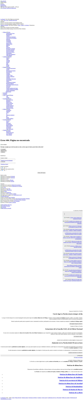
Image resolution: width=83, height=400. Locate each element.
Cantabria (8, 74)
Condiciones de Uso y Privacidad (54, 397)
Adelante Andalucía (10, 115)
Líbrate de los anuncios (16, 185)
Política (4, 109)
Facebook (13, 176)
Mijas (7, 46)
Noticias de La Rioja (75, 392)
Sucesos (8, 120)
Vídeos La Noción (4, 25)
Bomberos (8, 101)
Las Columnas (9, 133)
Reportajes (8, 131)
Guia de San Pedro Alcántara (20, 199)
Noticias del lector (10, 132)
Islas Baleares (9, 71)
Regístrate (3, 4)
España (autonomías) (10, 90)
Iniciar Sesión (3, 5)
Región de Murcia (10, 83)
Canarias (8, 73)
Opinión (5, 130)
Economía (5, 92)
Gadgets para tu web (17, 194)
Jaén (7, 63)
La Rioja (8, 87)
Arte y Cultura (6, 95)
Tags (9, 188)
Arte (7, 96)
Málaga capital (9, 43)
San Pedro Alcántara (13, 25)
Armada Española (10, 105)
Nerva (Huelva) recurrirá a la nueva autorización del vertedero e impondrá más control (73, 266)
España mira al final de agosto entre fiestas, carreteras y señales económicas (72, 230)
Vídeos (22, 25)
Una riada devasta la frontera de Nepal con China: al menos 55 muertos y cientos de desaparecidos (73, 271)
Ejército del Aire (9, 106)
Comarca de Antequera (11, 36)
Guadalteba (8, 41)
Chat (2, 20)
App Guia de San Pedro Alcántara (23, 198)
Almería (8, 57)
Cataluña (8, 77)
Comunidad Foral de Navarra (12, 84)
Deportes (5, 94)
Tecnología (8, 127)
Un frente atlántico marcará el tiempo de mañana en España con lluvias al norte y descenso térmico (73, 262)
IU (6, 113)
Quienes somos (25, 397)
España (4, 67)
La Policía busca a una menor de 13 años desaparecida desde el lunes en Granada (73, 233)
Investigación (9, 124)
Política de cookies (66, 397)
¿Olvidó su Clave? (4, 164)
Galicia (7, 81)
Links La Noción (12, 202)
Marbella (8, 45)
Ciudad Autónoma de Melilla (12, 89)
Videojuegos (8, 126)
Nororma (8, 47)
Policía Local (9, 102)
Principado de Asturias (10, 70)
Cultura (7, 97)
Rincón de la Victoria (10, 48)
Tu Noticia (27, 25)
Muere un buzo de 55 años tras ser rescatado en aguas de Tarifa (75, 226)
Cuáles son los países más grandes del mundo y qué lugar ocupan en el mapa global (72, 242)
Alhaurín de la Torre (10, 33)
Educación (8, 123)
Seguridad (5, 98)
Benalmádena (9, 34)
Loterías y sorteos (12, 193)
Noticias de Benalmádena (74, 386)
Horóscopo (8, 192)
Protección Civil (9, 99)
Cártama (8, 35)
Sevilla (7, 66)
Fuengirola (8, 40)
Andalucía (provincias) (11, 68)
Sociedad (5, 119)
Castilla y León (9, 75)
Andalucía (5, 56)
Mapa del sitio (18, 397)
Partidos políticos (9, 118)
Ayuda (13, 397)
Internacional (8, 91)
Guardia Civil (9, 104)
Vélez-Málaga (9, 55)
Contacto (39, 397)
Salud (7, 122)
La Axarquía (8, 42)
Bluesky (11, 180)
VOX (7, 112)
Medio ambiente (9, 125)
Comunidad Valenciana (11, 78)
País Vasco (8, 85)
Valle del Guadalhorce (10, 54)
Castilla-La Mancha (10, 76)
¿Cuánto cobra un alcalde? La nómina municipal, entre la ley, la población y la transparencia (72, 237)
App (7, 20)
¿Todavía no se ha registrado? (7, 160)
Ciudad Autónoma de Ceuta (12, 88)
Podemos (8, 111)
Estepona (8, 39)
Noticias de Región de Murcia (72, 389)
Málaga (4, 32)
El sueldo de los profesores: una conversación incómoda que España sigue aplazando (73, 222)
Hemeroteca (32, 25)
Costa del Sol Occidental (11, 38)
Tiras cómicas (9, 134)
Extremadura (8, 80)
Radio (5, 191)
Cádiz (7, 59)
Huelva (7, 62)
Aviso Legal (44, 397)
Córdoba (8, 60)
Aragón (7, 69)
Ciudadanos (8, 110)
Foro (5, 20)
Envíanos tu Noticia (33, 397)
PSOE (7, 117)
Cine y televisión (9, 129)
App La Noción (11, 197)
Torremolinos (9, 53)
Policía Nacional (9, 103)
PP (6, 116)
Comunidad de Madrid (10, 82)
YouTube (12, 181)
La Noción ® (3, 397)
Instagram (13, 177)
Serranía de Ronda (10, 50)
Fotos (19, 25)
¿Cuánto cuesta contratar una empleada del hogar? (76, 218)
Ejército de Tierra (9, 108)
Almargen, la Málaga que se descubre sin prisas (76, 246)
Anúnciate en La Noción (17, 186)
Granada (8, 61)
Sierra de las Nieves (10, 52)
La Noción (3, 19)
